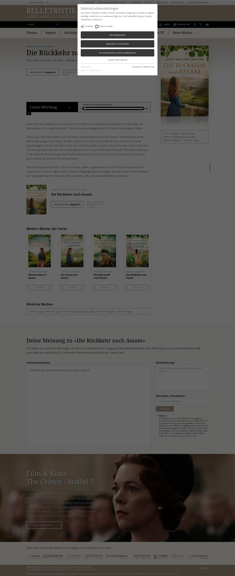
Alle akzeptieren (117, 34)
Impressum (137, 66)
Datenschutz (148, 66)
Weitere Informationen (117, 59)
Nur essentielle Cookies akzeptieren (117, 52)
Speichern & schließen (117, 43)
